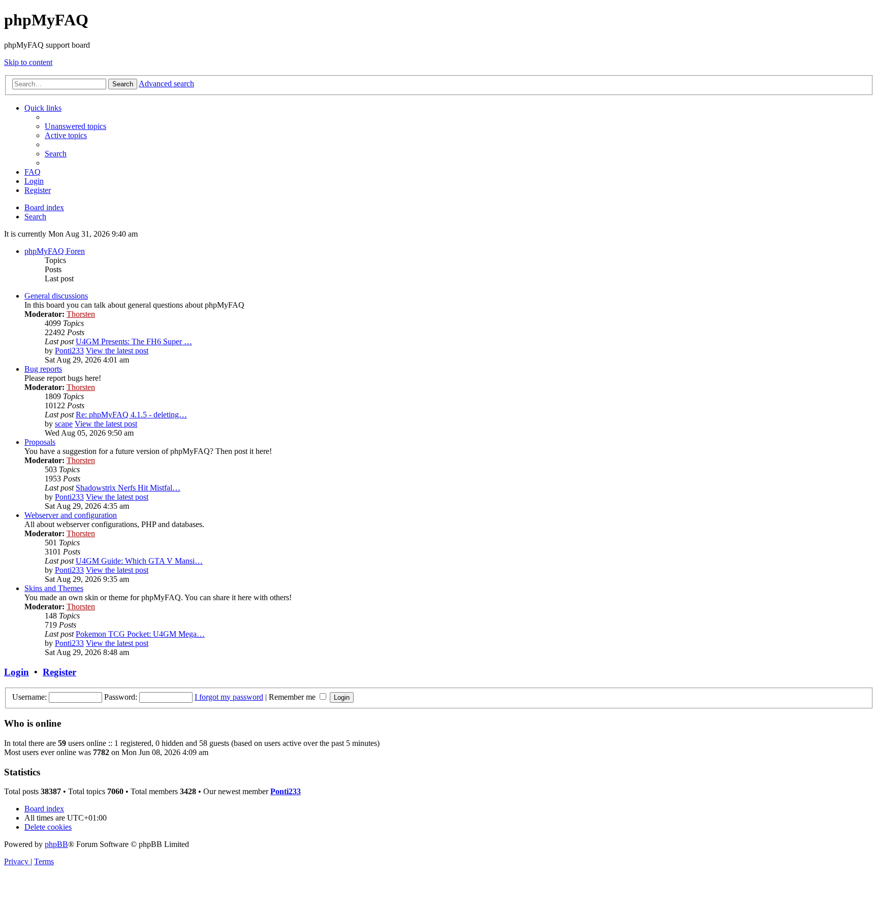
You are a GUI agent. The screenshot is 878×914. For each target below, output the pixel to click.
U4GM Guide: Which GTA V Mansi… (139, 561)
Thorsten (81, 314)
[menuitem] (75, 126)
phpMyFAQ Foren (54, 251)
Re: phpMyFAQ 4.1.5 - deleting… (131, 414)
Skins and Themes (53, 588)
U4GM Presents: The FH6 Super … (134, 341)
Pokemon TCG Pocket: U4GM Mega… (140, 634)
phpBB (56, 844)
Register (59, 672)
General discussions (56, 295)
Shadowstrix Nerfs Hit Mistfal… (128, 487)
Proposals (39, 442)
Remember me (293, 697)
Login (16, 672)
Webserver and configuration (70, 515)
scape (64, 423)
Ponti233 (69, 350)
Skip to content (28, 62)
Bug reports (43, 369)
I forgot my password (229, 697)
